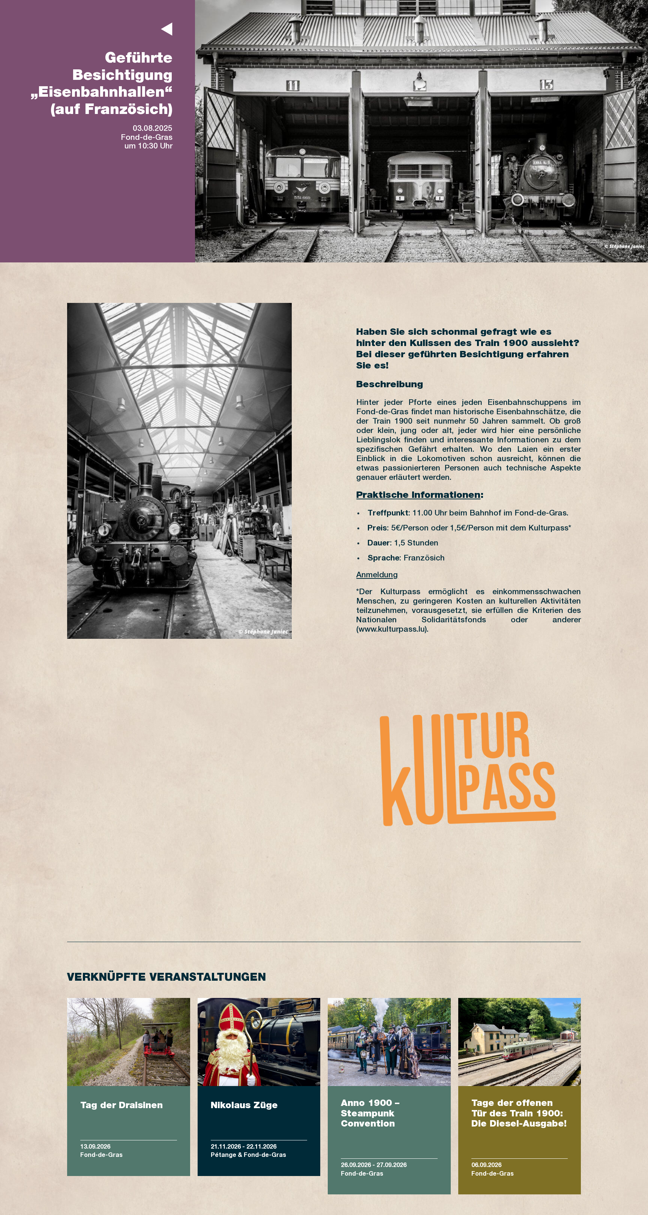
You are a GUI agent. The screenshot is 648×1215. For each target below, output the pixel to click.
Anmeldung (377, 576)
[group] (128, 1096)
